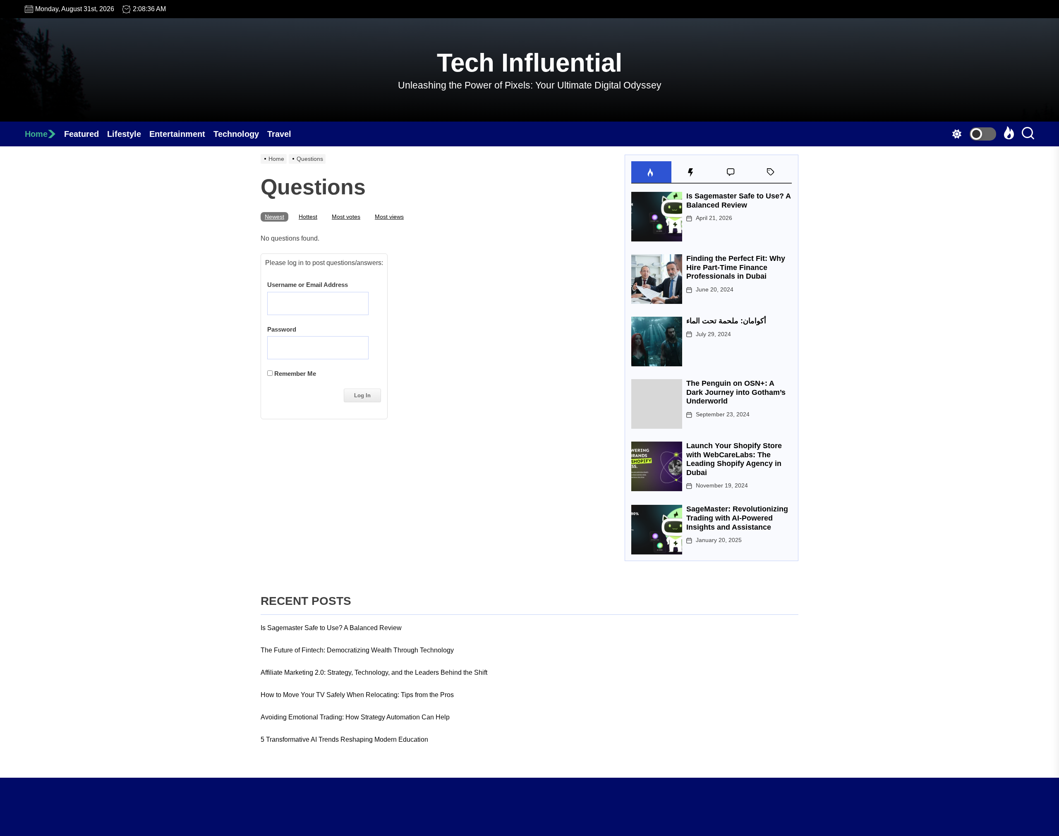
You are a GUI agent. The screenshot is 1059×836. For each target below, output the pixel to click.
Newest (274, 216)
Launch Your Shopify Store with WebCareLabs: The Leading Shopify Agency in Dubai (734, 459)
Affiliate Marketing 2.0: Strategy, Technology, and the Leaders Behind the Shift (374, 672)
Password (281, 329)
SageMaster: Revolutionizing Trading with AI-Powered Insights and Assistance (737, 518)
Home (36, 134)
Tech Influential (529, 62)
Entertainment (177, 134)
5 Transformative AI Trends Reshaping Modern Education (344, 739)
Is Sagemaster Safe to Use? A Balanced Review (738, 200)
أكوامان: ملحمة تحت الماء (726, 321)
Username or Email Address (307, 284)
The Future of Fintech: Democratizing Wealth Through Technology (357, 650)
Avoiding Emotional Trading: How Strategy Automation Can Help (355, 717)
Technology (236, 134)
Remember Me (294, 373)
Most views (389, 216)
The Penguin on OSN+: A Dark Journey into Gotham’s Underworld (736, 392)
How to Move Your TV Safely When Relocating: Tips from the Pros (357, 694)
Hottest (308, 216)
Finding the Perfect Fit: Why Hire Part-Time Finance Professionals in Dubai (735, 267)
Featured (81, 134)
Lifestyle (124, 134)
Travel (279, 134)
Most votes (346, 216)
